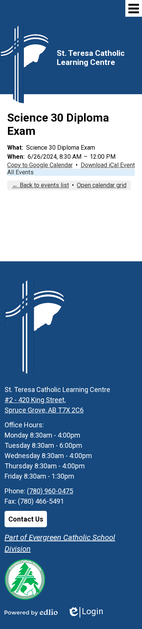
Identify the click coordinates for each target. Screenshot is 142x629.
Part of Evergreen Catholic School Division (60, 543)
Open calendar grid (101, 185)
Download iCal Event (108, 165)
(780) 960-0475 (50, 491)
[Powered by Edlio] (31, 612)
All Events (20, 172)
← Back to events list (40, 185)
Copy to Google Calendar (40, 165)
